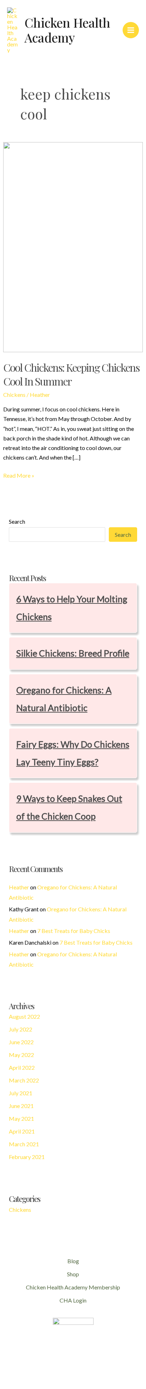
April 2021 (22, 1131)
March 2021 (24, 1144)
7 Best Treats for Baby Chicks (73, 930)
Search (17, 521)
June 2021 (21, 1105)
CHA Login (73, 1300)
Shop (73, 1274)
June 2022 (21, 1042)
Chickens (14, 394)
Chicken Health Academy (67, 30)
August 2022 (24, 1016)
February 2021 (27, 1156)
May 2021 (21, 1118)
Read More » (18, 476)
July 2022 (20, 1029)
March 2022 (24, 1080)
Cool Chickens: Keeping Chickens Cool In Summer (71, 374)
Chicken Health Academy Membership (73, 1287)
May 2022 (21, 1054)
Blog (73, 1261)
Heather (19, 887)
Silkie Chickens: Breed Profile (72, 653)
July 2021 (20, 1093)
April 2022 (22, 1067)
